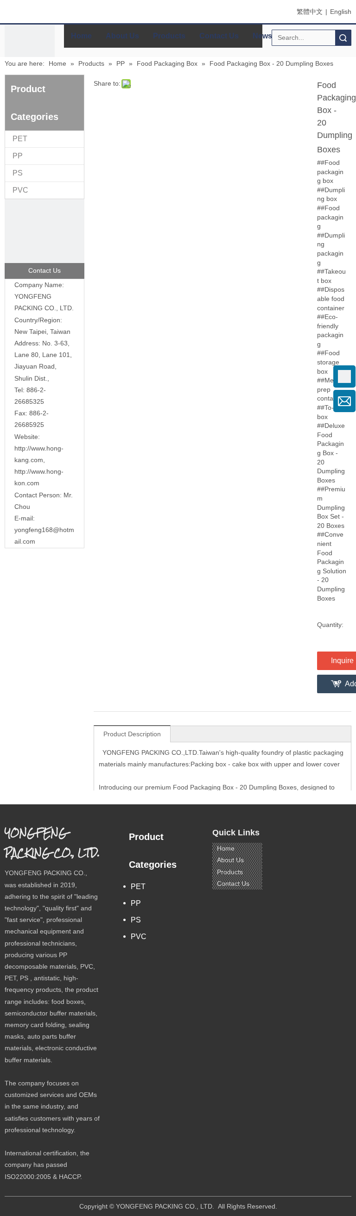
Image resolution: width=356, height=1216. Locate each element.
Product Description (132, 734)
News (262, 36)
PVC (20, 190)
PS (18, 173)
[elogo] (30, 50)
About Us (122, 36)
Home (81, 36)
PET (20, 139)
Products (169, 36)
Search (343, 37)
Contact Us (219, 36)
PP (18, 156)
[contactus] (44, 239)
